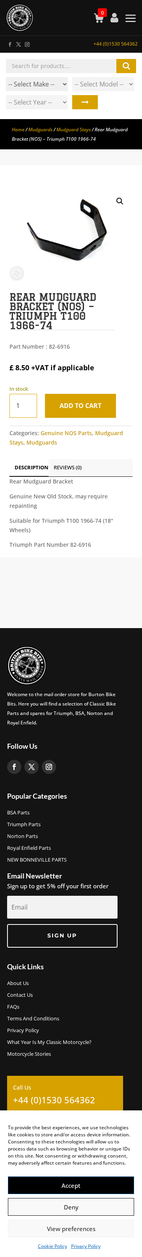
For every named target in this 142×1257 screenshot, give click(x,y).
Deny (71, 1207)
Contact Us (20, 995)
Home (18, 129)
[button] (120, 201)
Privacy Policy (86, 1246)
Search (85, 102)
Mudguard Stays (73, 129)
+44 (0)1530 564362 (115, 43)
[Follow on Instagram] (26, 43)
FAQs (13, 1007)
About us (18, 983)
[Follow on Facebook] (9, 43)
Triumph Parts (24, 824)
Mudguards (40, 129)
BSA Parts (18, 813)
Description (32, 467)
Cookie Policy (52, 1246)
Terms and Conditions (33, 1019)
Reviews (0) (68, 467)
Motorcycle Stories (29, 1054)
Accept (71, 1185)
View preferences (71, 1229)
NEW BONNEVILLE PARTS (37, 860)
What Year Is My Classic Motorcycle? (49, 1042)
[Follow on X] (18, 43)
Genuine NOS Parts (66, 433)
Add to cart (80, 405)
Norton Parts (22, 836)
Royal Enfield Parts (29, 848)
